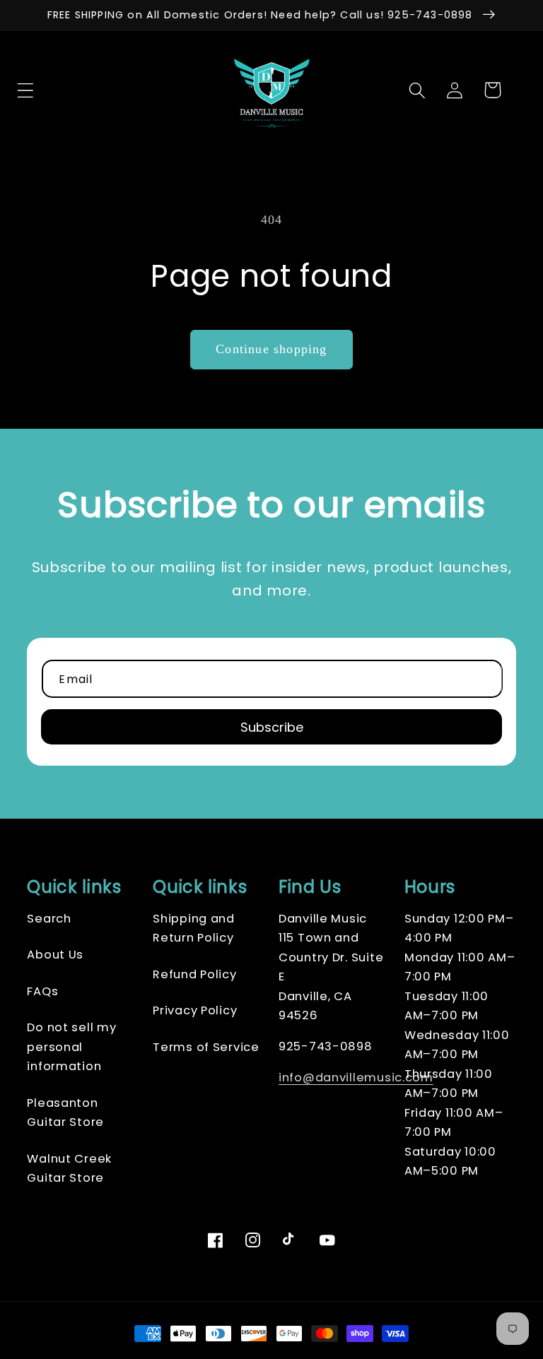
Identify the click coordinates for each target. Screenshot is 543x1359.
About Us (55, 954)
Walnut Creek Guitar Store (69, 1169)
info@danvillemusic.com (356, 1077)
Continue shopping (271, 349)
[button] (51, 90)
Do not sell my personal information (71, 1046)
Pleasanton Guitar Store (65, 1113)
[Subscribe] (271, 726)
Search (49, 918)
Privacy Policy (195, 1010)
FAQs (42, 991)
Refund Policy (194, 974)
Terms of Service (206, 1047)
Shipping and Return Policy (194, 928)
